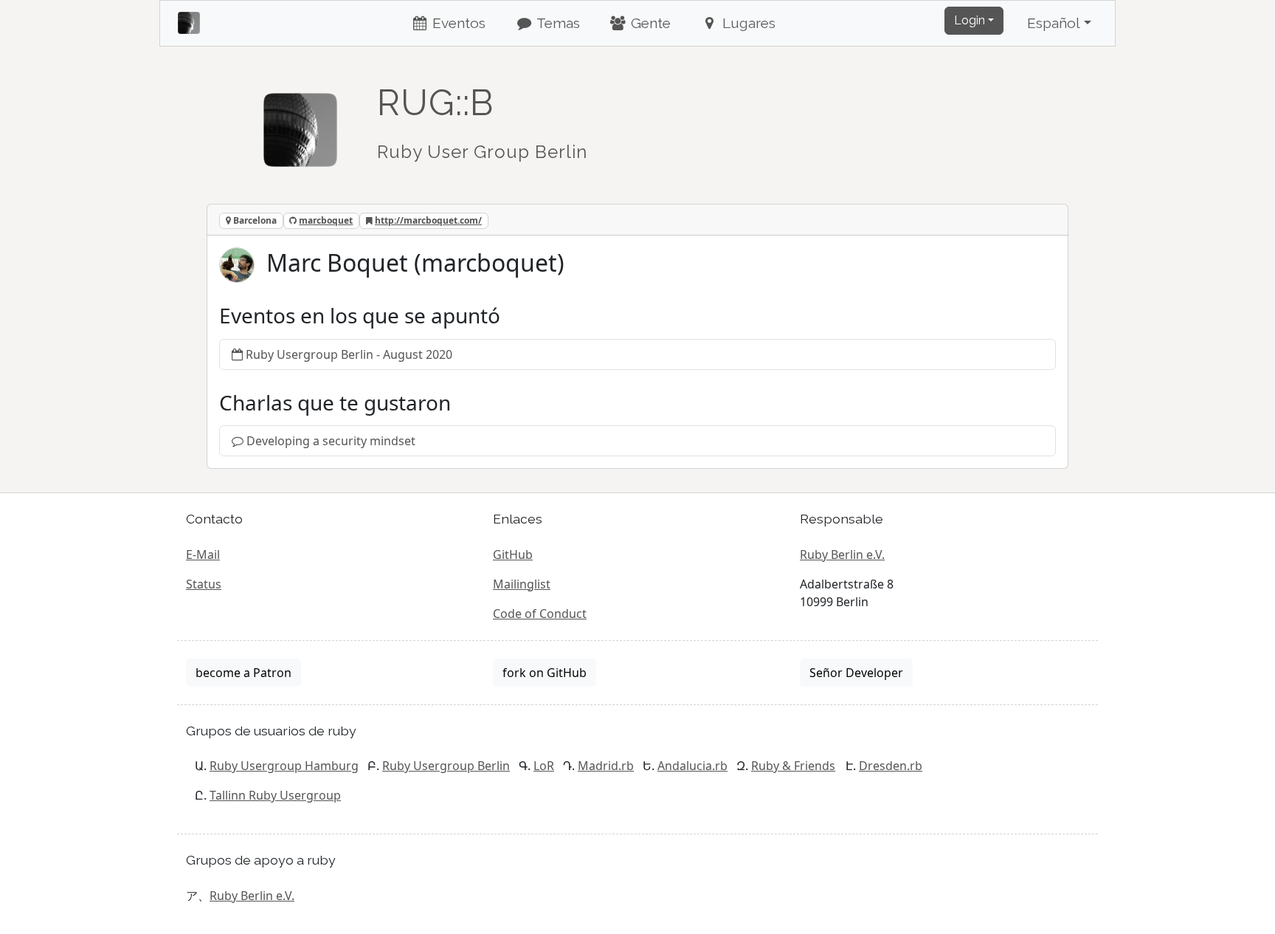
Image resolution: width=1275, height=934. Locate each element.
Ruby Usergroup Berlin (446, 766)
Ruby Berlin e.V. (842, 554)
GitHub (513, 554)
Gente (649, 23)
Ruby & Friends (793, 766)
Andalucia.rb (692, 766)
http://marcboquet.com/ (428, 220)
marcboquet (326, 220)
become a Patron (243, 673)
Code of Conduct (540, 613)
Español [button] (1053, 23)
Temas (556, 23)
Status (203, 584)
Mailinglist (521, 584)
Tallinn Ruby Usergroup (275, 795)
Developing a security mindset (330, 441)
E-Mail (203, 554)
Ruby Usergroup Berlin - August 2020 (349, 354)
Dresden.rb (890, 766)
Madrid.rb (606, 766)
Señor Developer (856, 673)
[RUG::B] (300, 123)
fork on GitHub (544, 673)
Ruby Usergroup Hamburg (284, 766)
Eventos (457, 23)
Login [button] (969, 20)
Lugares (747, 23)
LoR (543, 766)
